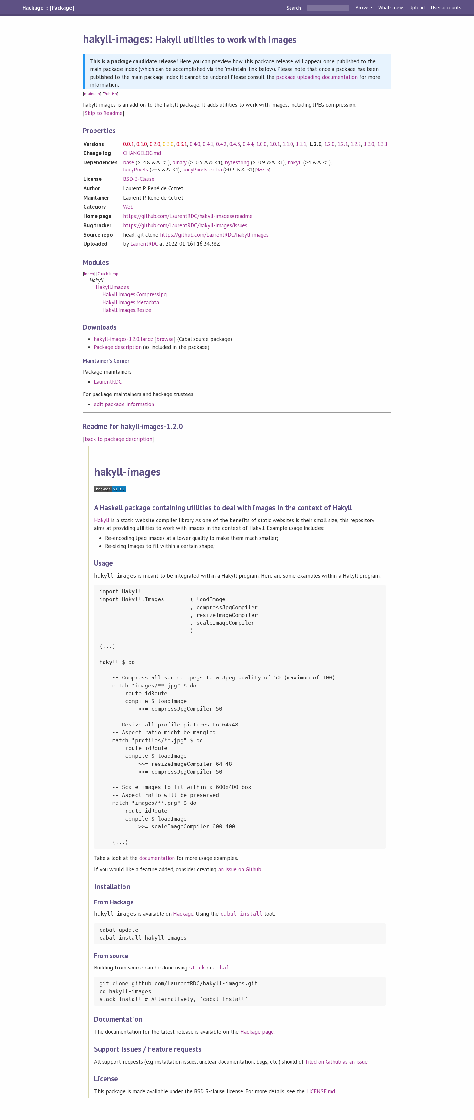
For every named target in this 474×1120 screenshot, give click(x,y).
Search (294, 8)
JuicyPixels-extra (202, 169)
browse (165, 339)
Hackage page (257, 1031)
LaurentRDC (144, 243)
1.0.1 (274, 144)
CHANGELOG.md (142, 153)
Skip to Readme (103, 113)
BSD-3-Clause (138, 178)
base (128, 162)
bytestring (237, 162)
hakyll (295, 162)
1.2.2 (356, 144)
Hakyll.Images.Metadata (130, 302)
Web (128, 206)
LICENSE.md (320, 1091)
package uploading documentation (317, 77)
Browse (363, 8)
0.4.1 (208, 144)
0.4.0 (195, 144)
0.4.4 (248, 144)
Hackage (183, 913)
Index (89, 274)
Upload (417, 8)
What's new (390, 8)
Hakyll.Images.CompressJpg (134, 294)
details (263, 170)
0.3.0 (168, 144)
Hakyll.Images (112, 287)
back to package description (118, 439)
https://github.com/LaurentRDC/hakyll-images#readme (187, 215)
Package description (117, 347)
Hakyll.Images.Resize (126, 310)
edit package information (124, 404)
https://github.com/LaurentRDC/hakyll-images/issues (185, 225)
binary (179, 162)
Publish (110, 94)
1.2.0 (329, 144)
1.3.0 (369, 144)
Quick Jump (108, 274)
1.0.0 (261, 144)
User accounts (446, 8)
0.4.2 (221, 144)
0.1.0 (141, 144)
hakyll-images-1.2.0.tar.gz (123, 339)
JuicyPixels (135, 169)
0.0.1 (128, 144)
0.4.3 (234, 144)
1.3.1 (382, 144)
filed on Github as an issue (336, 1061)
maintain (92, 94)
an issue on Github (239, 869)
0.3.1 (181, 144)
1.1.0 (287, 144)
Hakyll (101, 520)
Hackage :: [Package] (48, 8)
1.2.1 (342, 144)
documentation (157, 858)
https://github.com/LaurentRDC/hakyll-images (214, 234)
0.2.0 (155, 144)
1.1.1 (301, 144)
